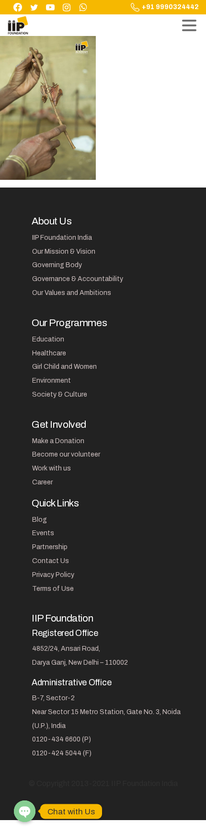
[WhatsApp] (83, 7)
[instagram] (66, 7)
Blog (39, 519)
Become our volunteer (66, 454)
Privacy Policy (53, 574)
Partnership (50, 547)
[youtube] (50, 7)
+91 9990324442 (170, 7)
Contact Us (50, 560)
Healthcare (49, 353)
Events (43, 533)
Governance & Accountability (77, 278)
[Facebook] (18, 7)
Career (42, 482)
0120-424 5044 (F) (62, 753)
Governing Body (57, 265)
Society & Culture (59, 394)
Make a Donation (58, 441)
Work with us (51, 468)
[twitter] (34, 7)
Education (48, 339)
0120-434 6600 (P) (61, 739)
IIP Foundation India (62, 237)
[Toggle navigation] (189, 25)
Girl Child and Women (64, 366)
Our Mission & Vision (63, 251)
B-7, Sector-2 (53, 698)
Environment (51, 380)
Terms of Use (53, 588)
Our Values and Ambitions (71, 292)
